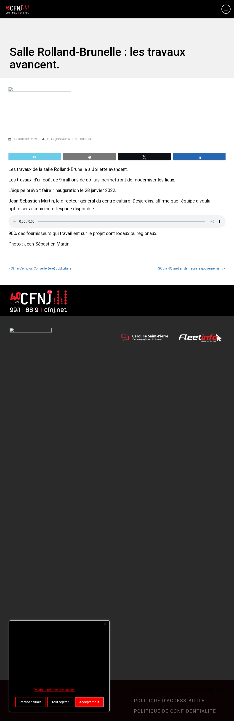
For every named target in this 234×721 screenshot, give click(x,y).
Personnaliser (30, 702)
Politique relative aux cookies (54, 690)
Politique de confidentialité (175, 711)
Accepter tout (89, 702)
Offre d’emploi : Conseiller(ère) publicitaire (41, 268)
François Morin (59, 139)
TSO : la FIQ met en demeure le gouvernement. (189, 268)
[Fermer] (105, 624)
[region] (59, 666)
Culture (86, 139)
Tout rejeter (60, 702)
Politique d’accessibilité (169, 700)
